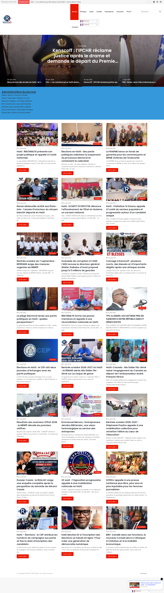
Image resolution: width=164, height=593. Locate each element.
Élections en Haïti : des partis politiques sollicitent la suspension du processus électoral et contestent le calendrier (81, 156)
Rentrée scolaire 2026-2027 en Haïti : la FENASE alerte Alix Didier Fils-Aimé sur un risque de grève (81, 370)
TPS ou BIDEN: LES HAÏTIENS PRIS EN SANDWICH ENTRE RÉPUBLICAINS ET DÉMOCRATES (125, 319)
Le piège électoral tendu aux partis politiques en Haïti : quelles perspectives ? (37, 319)
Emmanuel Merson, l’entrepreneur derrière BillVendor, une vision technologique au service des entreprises (80, 427)
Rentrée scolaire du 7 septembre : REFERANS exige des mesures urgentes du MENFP (36, 264)
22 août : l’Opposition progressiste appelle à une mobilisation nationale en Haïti (81, 483)
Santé (91, 11)
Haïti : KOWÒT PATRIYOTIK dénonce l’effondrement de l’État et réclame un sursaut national (81, 209)
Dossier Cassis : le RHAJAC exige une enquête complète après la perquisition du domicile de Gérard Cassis (37, 485)
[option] (82, 59)
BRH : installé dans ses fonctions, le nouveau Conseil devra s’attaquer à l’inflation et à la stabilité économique (126, 539)
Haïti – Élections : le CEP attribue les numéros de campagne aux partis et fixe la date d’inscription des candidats (37, 539)
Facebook (143, 573)
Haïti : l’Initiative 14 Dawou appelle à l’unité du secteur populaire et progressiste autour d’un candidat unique (126, 211)
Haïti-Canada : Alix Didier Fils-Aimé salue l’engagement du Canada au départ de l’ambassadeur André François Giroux (126, 372)
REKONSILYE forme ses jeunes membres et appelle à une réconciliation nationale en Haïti (79, 319)
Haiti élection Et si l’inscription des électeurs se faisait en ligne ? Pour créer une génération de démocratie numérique (81, 539)
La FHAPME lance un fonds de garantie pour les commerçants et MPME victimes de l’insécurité (126, 154)
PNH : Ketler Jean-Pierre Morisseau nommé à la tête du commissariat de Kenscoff (82, 55)
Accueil (74, 11)
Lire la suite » (22, 170)
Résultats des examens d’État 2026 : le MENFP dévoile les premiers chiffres (37, 425)
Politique (83, 11)
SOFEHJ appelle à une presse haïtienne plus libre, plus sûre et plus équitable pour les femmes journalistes (124, 485)
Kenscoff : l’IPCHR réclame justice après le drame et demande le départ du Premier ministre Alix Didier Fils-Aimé (67, 2)
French (86, 21)
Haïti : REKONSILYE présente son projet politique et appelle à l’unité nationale (36, 154)
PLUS (129, 11)
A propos (75, 27)
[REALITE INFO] (7, 19)
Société (99, 11)
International (109, 11)
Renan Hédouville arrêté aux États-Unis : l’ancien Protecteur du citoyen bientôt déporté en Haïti (37, 209)
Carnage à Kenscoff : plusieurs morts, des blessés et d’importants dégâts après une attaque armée (126, 264)
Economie (120, 11)
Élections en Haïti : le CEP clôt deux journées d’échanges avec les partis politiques (36, 370)
